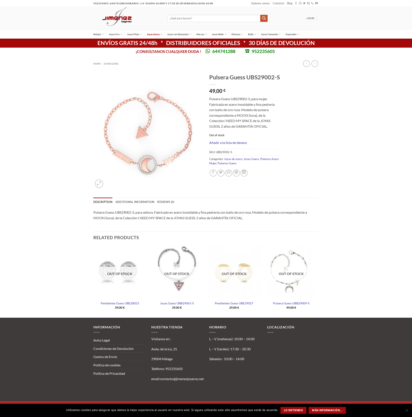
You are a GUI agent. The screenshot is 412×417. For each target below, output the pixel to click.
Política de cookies (107, 365)
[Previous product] (314, 63)
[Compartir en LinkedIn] (244, 173)
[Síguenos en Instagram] (300, 3)
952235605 (263, 51)
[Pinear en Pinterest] (236, 173)
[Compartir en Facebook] (213, 173)
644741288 (223, 51)
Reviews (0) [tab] (165, 202)
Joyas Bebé (218, 34)
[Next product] (306, 63)
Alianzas (235, 34)
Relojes (97, 34)
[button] (310, 18)
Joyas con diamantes (178, 34)
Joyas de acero (233, 159)
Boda (250, 34)
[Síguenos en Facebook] (296, 3)
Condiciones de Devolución (113, 348)
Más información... (327, 410)
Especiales (291, 34)
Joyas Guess (111, 63)
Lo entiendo (293, 410)
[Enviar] (264, 18)
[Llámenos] (312, 3)
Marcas (200, 34)
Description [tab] (102, 202)
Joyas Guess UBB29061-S (177, 303)
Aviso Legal (101, 340)
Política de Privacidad (109, 373)
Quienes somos (260, 3)
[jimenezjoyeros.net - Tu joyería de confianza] (127, 18)
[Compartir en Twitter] (220, 173)
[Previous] (93, 281)
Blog (289, 3)
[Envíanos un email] (308, 3)
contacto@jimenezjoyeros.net (182, 379)
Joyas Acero (153, 34)
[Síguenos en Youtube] (316, 3)
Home (96, 63)
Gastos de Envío (105, 357)
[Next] (317, 281)
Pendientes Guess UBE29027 (234, 303)
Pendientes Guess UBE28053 (120, 303)
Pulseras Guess (227, 163)
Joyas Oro (114, 34)
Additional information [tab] (134, 202)
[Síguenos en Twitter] (304, 3)
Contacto (278, 3)
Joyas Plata (133, 34)
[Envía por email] (228, 173)
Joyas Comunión (269, 34)
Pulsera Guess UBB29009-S (291, 303)
